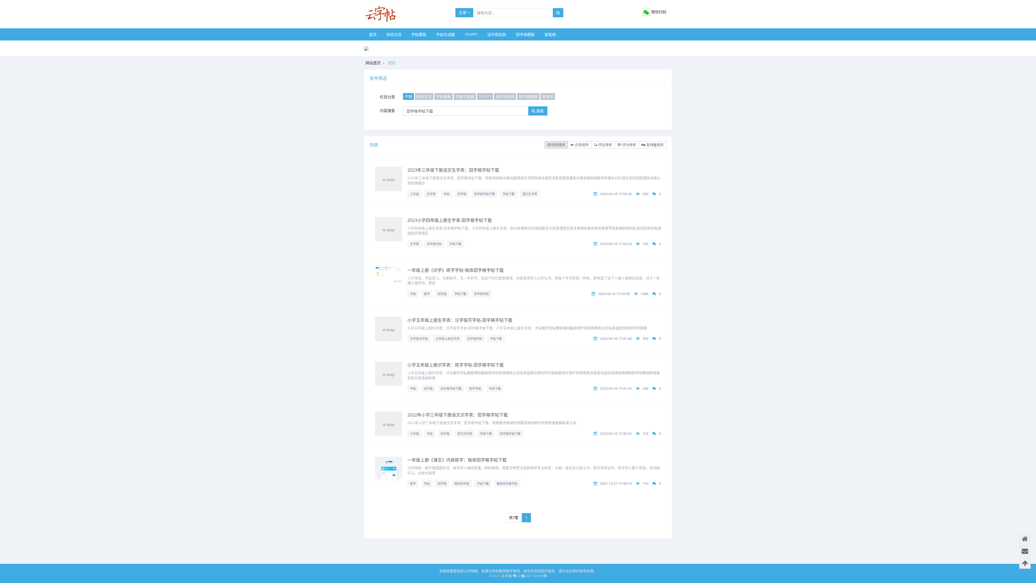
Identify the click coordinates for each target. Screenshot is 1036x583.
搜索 (539, 110)
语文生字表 (529, 194)
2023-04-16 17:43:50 (614, 293)
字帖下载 (508, 194)
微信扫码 (658, 11)
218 (645, 433)
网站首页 (373, 62)
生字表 (431, 194)
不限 (408, 96)
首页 (373, 34)
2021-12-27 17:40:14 (616, 483)
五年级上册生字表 (447, 339)
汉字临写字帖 (419, 339)
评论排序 (604, 144)
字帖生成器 (445, 34)
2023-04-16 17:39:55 (616, 433)
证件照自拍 (496, 34)
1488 (644, 293)
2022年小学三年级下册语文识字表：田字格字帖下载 (457, 415)
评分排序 (628, 144)
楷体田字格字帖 (507, 484)
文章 (463, 12)
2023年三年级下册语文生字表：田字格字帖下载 (453, 170)
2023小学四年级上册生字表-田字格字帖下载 (449, 220)
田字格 (461, 194)
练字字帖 (475, 389)
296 (645, 388)
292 (645, 338)
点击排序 (581, 144)
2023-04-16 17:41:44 (616, 338)
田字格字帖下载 (484, 194)
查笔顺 (550, 34)
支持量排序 (654, 144)
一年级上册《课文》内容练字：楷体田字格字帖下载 (457, 460)
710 (645, 483)
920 (645, 193)
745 (645, 243)
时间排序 (557, 144)
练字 (427, 294)
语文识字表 (464, 434)
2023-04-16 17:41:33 (616, 388)
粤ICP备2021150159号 (530, 575)
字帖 (446, 194)
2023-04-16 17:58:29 (616, 193)
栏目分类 (387, 96)
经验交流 (393, 34)
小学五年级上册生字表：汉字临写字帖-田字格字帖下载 (459, 320)
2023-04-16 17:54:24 (616, 243)
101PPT (471, 34)
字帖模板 (418, 34)
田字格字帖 (434, 244)
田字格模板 (525, 34)
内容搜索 (387, 110)
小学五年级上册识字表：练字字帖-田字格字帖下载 (455, 365)
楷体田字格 (461, 484)
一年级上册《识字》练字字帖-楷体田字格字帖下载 (455, 270)
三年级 (414, 194)
